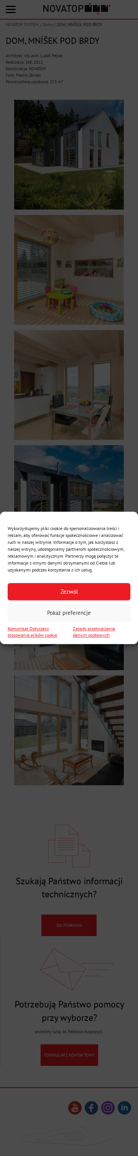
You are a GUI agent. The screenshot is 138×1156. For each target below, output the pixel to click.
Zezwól (69, 591)
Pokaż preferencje (69, 612)
